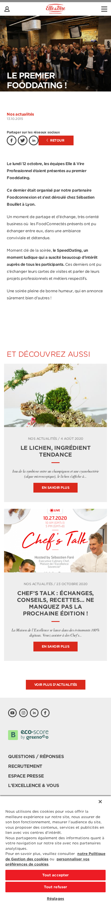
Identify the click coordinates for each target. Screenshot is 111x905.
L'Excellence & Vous (33, 785)
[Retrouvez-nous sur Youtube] (12, 713)
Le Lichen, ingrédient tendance (55, 451)
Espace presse (26, 776)
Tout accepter (55, 875)
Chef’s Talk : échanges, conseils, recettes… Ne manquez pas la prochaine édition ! (55, 603)
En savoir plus (55, 488)
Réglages (55, 899)
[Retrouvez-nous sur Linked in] (34, 713)
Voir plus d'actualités (55, 685)
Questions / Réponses (36, 756)
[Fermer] (100, 801)
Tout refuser (55, 887)
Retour (56, 140)
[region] (55, 850)
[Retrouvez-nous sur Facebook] (45, 713)
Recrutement (25, 766)
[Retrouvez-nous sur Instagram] (23, 713)
